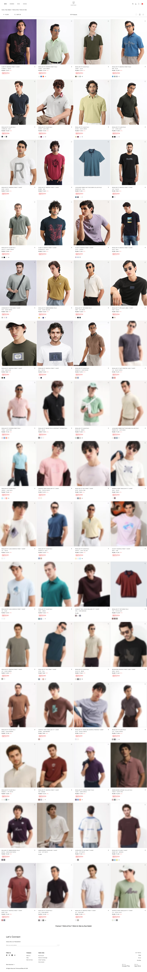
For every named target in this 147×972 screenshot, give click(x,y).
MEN (5, 3)
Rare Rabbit (8, 9)
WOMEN (12, 3)
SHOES (25, 3)
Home (3, 9)
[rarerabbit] (73, 3)
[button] (34, 21)
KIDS (18, 3)
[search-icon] (133, 4)
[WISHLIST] (138, 4)
